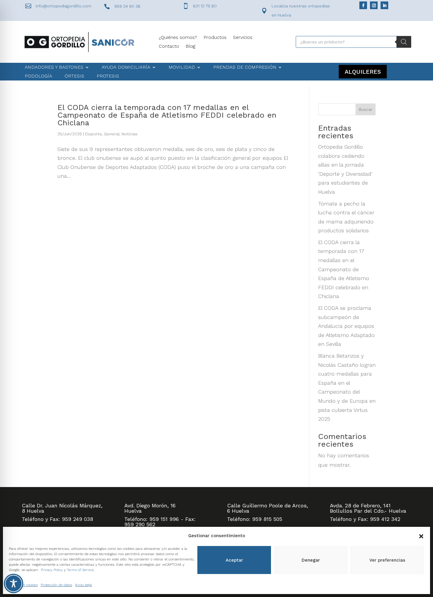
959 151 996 (164, 519)
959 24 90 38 (127, 6)
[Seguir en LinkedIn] (384, 5)
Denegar (311, 560)
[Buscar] (403, 42)
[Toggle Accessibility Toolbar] (13, 583)
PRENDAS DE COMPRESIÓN (244, 67)
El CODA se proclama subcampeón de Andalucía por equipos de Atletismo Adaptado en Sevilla (346, 326)
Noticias (130, 133)
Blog (190, 46)
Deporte (93, 133)
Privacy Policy (52, 570)
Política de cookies (23, 585)
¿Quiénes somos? (178, 37)
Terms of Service (80, 570)
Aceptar (234, 560)
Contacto (169, 46)
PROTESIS (108, 76)
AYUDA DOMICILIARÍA (126, 67)
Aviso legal (83, 585)
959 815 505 (267, 519)
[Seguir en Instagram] (374, 5)
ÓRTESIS (74, 76)
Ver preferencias (387, 560)
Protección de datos (56, 585)
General (112, 133)
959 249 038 (77, 519)
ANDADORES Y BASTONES (54, 67)
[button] (421, 536)
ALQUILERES (363, 71)
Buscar (365, 109)
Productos (215, 37)
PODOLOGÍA (38, 76)
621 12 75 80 (205, 6)
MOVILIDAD (181, 67)
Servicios (242, 37)
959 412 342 (385, 519)
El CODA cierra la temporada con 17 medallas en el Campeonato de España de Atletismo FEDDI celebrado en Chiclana (166, 115)
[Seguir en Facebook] (363, 5)
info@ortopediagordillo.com (63, 6)
